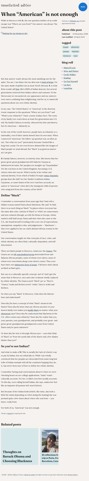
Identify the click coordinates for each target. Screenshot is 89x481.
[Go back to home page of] (16, 5)
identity (75, 51)
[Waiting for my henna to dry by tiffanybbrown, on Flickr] (29, 53)
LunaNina (68, 88)
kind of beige (47, 82)
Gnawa (49, 251)
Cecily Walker (70, 74)
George (10, 413)
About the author (30, 475)
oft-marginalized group (24, 254)
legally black (33, 310)
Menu (83, 7)
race (75, 55)
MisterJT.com (70, 68)
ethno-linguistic (51, 175)
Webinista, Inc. (74, 21)
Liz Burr (67, 85)
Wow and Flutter (71, 71)
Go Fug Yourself (71, 81)
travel (65, 47)
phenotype (6, 313)
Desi (17, 89)
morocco (67, 55)
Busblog (67, 78)
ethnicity (75, 47)
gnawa (66, 51)
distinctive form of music (26, 265)
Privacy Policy (72, 475)
